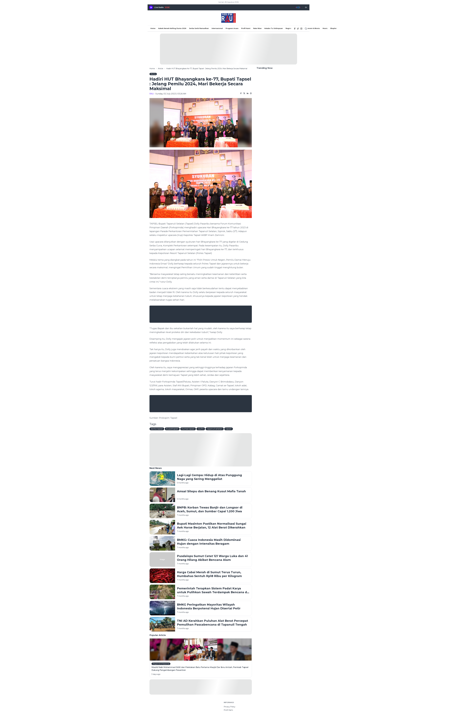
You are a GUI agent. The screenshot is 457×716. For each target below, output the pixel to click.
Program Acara (232, 28)
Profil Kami (245, 28)
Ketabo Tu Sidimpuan (273, 28)
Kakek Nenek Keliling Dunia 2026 (172, 28)
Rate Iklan (257, 28)
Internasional (217, 28)
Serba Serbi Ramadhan (199, 28)
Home (152, 28)
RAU (151, 94)
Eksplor (333, 28)
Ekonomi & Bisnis (312, 28)
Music (325, 28)
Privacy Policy (229, 707)
